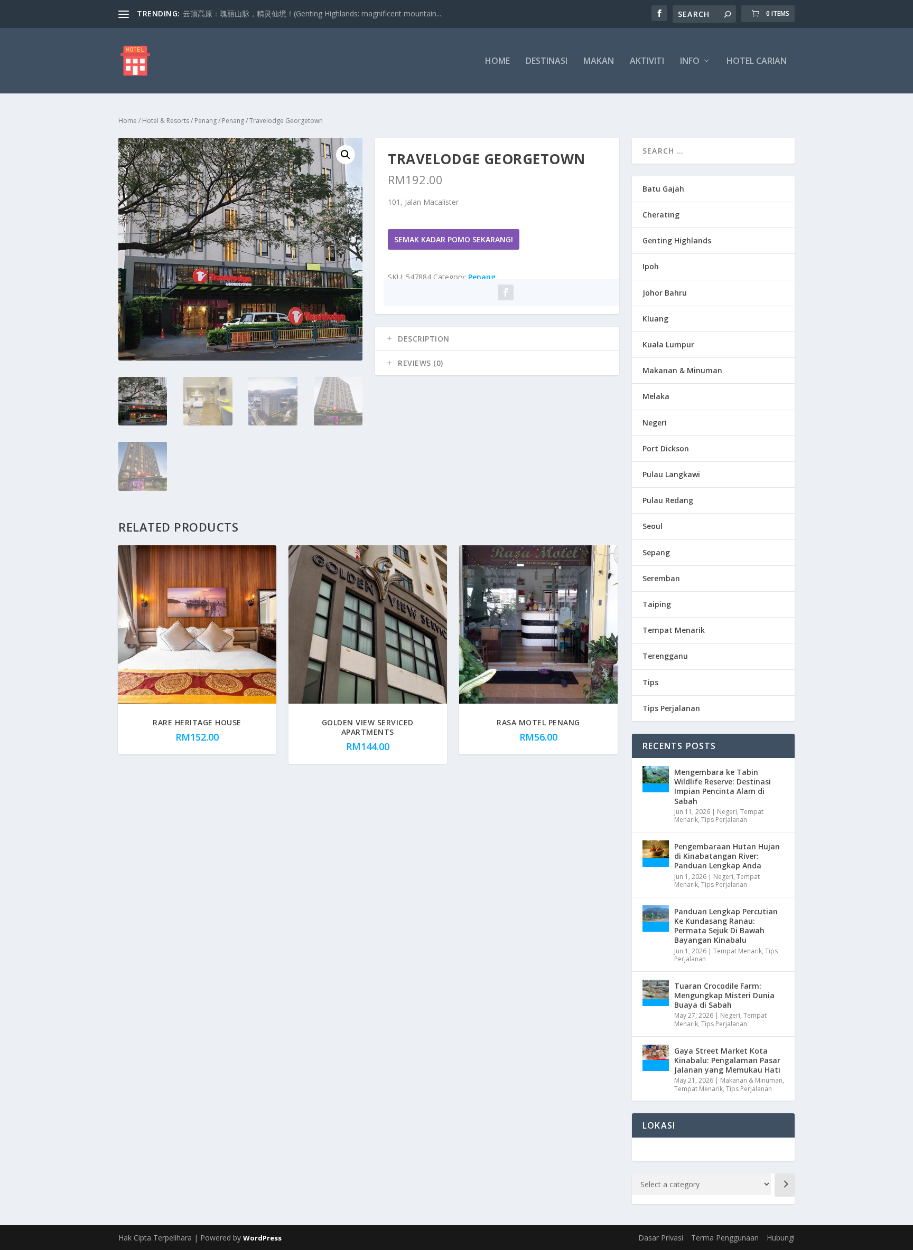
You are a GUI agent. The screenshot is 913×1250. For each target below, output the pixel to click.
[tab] (497, 339)
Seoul (652, 526)
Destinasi (546, 61)
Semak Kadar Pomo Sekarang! (453, 239)
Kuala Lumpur (668, 344)
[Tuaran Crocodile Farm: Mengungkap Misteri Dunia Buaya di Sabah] (655, 993)
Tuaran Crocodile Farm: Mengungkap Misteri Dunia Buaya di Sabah (724, 995)
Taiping (656, 604)
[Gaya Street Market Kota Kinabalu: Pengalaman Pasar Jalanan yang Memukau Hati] (655, 1058)
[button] (345, 154)
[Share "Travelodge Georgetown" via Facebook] (506, 292)
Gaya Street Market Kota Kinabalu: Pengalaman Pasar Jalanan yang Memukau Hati (727, 1060)
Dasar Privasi (660, 1238)
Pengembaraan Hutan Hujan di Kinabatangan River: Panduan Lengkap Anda (727, 855)
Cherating (660, 215)
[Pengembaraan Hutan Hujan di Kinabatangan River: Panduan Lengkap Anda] (655, 853)
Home (497, 61)
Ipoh (650, 266)
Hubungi (781, 1238)
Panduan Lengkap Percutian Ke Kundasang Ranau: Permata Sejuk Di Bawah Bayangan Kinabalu (726, 925)
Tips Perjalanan (671, 708)
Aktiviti (647, 61)
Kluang (655, 319)
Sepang (656, 552)
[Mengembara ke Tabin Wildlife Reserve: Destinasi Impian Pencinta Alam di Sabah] (655, 779)
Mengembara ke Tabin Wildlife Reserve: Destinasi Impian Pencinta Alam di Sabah (722, 786)
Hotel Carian (756, 61)
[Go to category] (785, 1185)
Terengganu (665, 656)
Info (690, 61)
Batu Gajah (663, 189)
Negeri (654, 423)
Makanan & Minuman (682, 370)
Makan (598, 61)
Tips (650, 682)
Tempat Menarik (673, 630)
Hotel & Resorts (165, 120)
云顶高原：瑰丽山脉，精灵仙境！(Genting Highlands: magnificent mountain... (312, 13)
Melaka (655, 396)
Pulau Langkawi (671, 474)
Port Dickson (665, 448)
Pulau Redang (667, 500)
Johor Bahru (664, 293)
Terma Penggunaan (725, 1238)
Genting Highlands (676, 240)
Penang (205, 120)
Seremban (661, 578)
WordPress (262, 1238)
